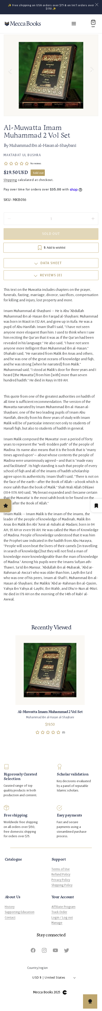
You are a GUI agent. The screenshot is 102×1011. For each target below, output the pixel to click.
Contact (10, 917)
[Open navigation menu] (74, 24)
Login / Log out (62, 917)
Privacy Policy (60, 880)
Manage (56, 923)
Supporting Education (19, 912)
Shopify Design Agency (65, 992)
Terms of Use (60, 869)
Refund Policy (60, 874)
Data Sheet (51, 263)
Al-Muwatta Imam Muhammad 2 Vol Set (50, 711)
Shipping (10, 180)
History (9, 907)
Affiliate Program (63, 907)
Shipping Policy (61, 885)
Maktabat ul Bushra (22, 155)
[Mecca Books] (23, 23)
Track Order (59, 912)
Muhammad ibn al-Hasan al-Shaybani (42, 146)
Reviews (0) (51, 275)
